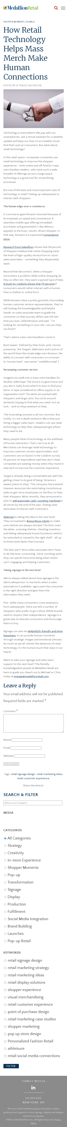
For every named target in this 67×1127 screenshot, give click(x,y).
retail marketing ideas (25, 975)
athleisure (15, 1048)
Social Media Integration (27, 919)
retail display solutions (26, 982)
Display (13, 897)
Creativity (15, 853)
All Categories (19, 838)
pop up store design (24, 1034)
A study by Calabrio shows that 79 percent (28, 284)
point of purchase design (28, 1012)
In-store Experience (24, 860)
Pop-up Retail (19, 941)
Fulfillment (16, 912)
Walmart (8, 517)
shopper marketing (23, 1026)
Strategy (14, 845)
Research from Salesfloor (18, 247)
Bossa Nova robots (38, 521)
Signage (30, 22)
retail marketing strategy (28, 968)
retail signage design (24, 960)
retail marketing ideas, (50, 774)
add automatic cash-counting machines (36, 500)
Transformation (20, 882)
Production (16, 904)
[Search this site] (56, 8)
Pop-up (13, 875)
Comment (10, 711)
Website (8, 755)
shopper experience (24, 990)
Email (6, 747)
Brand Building (19, 926)
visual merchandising (25, 997)
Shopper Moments (13, 22)
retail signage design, (24, 774)
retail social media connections (33, 1056)
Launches (15, 934)
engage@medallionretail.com (31, 676)
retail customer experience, (33, 778)
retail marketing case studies (31, 1019)
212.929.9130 (34, 1098)
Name (7, 739)
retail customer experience (30, 1004)
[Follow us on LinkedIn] (33, 1087)
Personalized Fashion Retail (30, 1041)
